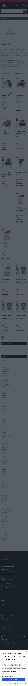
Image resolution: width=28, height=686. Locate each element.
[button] (14, 677)
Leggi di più (4, 673)
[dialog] (14, 668)
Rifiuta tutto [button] (13, 683)
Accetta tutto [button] (14, 679)
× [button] (26, 651)
